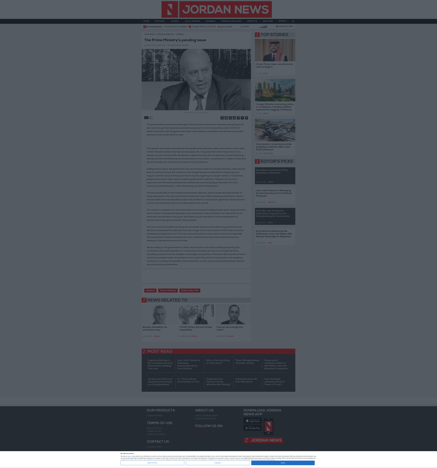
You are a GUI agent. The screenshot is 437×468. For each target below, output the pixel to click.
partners (129, 456)
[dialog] (218, 459)
